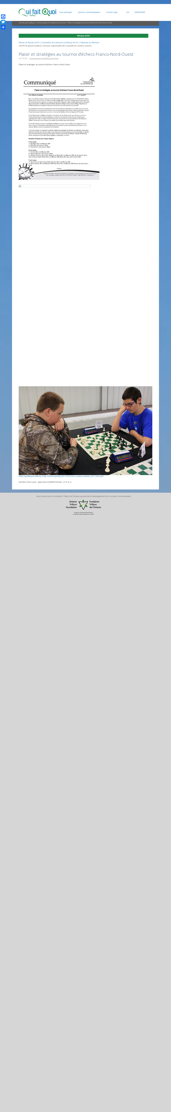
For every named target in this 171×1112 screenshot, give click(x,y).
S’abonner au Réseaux (89, 42)
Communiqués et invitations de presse (51, 23)
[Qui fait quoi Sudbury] (37, 12)
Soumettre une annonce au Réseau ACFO (60, 42)
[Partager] (3, 27)
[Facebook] (3, 16)
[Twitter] (3, 22)
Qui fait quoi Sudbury (27, 23)
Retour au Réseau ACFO (29, 42)
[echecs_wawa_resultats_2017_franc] (59, 77)
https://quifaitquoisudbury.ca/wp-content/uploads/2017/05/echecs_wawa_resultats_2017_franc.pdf (61, 476)
